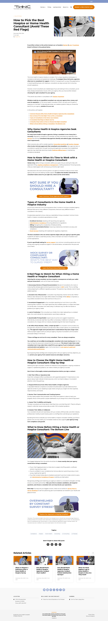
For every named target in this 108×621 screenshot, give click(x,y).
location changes (74, 144)
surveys (29, 138)
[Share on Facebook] (48, 544)
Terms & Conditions (90, 616)
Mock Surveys (34, 231)
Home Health (48, 533)
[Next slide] (93, 552)
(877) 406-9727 (22, 603)
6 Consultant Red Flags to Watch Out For (42, 119)
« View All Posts (18, 16)
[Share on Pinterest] (60, 544)
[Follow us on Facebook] (60, 590)
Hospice (41, 533)
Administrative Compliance (38, 223)
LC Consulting (65, 533)
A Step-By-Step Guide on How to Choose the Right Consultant (48, 121)
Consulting (57, 533)
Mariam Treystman (58, 96)
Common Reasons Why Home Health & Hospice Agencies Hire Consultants (52, 114)
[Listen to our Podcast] (51, 590)
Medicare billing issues (59, 150)
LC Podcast (74, 533)
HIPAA (68, 296)
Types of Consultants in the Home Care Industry (44, 117)
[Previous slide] (89, 552)
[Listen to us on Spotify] (47, 590)
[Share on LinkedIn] (52, 544)
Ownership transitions (60, 144)
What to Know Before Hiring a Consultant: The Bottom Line (47, 123)
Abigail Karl (17, 36)
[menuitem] (91, 1)
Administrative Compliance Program (43, 477)
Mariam (65, 45)
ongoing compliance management (47, 165)
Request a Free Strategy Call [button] (84, 7)
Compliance (34, 533)
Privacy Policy (91, 614)
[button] (71, 7)
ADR (62, 287)
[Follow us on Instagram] (54, 590)
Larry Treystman (74, 45)
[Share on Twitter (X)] (56, 544)
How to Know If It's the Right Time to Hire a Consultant (46, 115)
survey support (50, 242)
